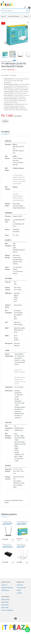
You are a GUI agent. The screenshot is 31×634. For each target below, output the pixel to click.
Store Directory (5, 590)
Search (27, 11)
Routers (26, 16)
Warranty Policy (5, 599)
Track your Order (21, 587)
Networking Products (13, 16)
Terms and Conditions (7, 610)
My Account (20, 585)
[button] (27, 629)
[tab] (5, 132)
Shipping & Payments (7, 587)
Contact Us (4, 585)
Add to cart (12, 539)
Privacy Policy (5, 607)
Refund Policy (5, 605)
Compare (13, 75)
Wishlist (19, 590)
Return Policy (4, 602)
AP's (18, 521)
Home (2, 16)
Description (5, 132)
